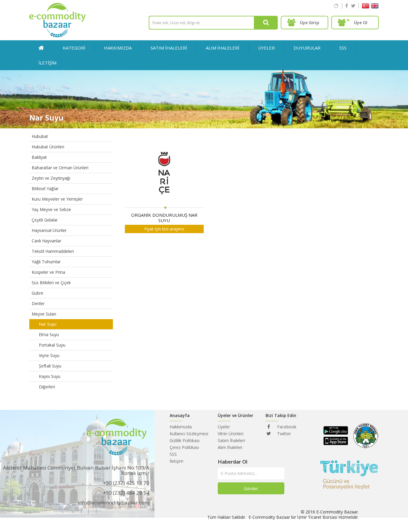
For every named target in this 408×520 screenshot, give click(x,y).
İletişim (176, 461)
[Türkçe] (365, 7)
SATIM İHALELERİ (169, 48)
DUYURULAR (307, 48)
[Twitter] (353, 5)
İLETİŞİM (47, 63)
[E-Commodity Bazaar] (57, 36)
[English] (375, 7)
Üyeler (224, 427)
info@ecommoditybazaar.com (113, 502)
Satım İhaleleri (231, 440)
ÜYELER (266, 48)
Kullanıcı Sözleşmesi (189, 433)
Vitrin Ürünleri (230, 433)
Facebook (286, 427)
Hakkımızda (118, 48)
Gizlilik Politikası (185, 440)
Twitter (283, 433)
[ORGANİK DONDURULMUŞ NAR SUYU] (164, 173)
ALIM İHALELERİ (222, 48)
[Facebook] (346, 5)
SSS (342, 48)
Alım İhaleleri (230, 447)
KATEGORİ (74, 48)
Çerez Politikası (184, 447)
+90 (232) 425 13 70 (126, 482)
